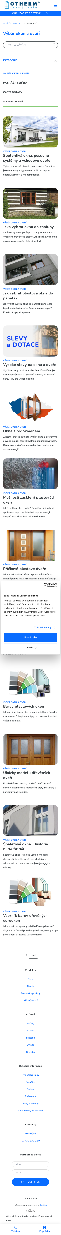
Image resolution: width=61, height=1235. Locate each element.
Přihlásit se (30, 1182)
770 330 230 (32, 1140)
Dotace (31, 1089)
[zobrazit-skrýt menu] (55, 5)
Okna (30, 979)
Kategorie (10, 60)
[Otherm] (22, 5)
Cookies (43, 1205)
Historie (30, 1037)
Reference (30, 1096)
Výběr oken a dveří (16, 73)
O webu (30, 1052)
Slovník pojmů (13, 101)
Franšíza (30, 1082)
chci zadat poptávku (27, 13)
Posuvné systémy (30, 993)
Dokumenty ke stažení (30, 1110)
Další (33, 955)
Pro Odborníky (30, 1075)
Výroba (30, 1045)
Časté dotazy (12, 92)
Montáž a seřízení (15, 83)
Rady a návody (30, 1103)
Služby (30, 1023)
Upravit (29, 647)
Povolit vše (30, 637)
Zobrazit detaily (42, 627)
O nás (30, 1030)
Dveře (30, 986)
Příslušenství (30, 1000)
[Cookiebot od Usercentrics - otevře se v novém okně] (43, 585)
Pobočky (30, 1133)
